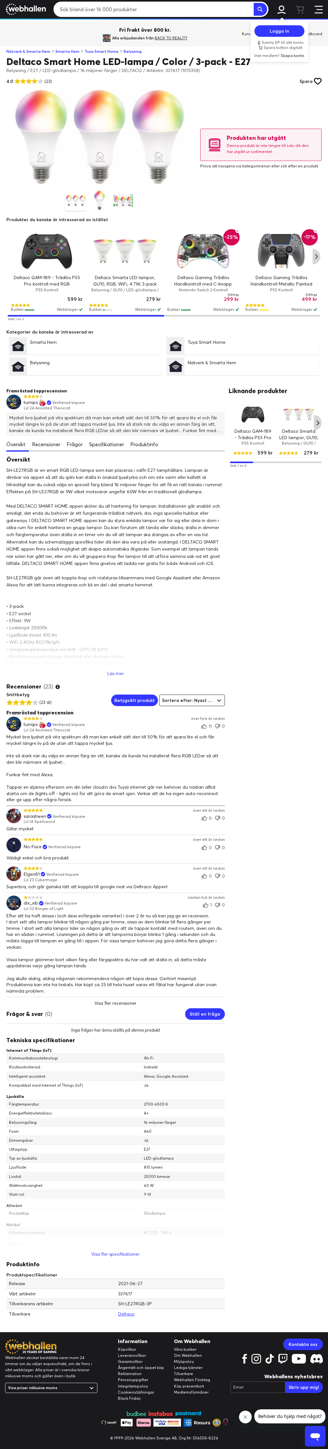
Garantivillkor (130, 1361)
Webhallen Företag (192, 1379)
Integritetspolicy (133, 1386)
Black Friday (129, 1398)
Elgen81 (32, 874)
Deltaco (126, 1314)
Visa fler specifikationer (115, 1254)
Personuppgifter (133, 1379)
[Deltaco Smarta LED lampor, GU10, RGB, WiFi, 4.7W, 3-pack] (125, 251)
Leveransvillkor (132, 1355)
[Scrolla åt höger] (316, 256)
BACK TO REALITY (171, 38)
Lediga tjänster (188, 1367)
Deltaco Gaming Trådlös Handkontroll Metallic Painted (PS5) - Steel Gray (281, 284)
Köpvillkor (127, 1349)
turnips (31, 402)
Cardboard (311, 33)
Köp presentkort (189, 1386)
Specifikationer (106, 444)
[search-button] (260, 9)
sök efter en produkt (299, 166)
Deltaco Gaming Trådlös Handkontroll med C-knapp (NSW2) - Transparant (203, 284)
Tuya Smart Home (102, 51)
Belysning (133, 51)
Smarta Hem (67, 51)
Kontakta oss (303, 1344)
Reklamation (130, 1373)
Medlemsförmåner (191, 1392)
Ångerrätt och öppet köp (141, 1367)
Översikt (16, 444)
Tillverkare (183, 1373)
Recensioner (46, 444)
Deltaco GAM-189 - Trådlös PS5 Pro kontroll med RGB (252, 437)
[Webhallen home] (25, 9)
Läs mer (115, 673)
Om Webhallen (188, 1355)
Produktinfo (144, 444)
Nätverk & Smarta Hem (28, 51)
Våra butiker (185, 1349)
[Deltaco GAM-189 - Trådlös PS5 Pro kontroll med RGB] (47, 251)
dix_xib (31, 903)
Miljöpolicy (184, 1361)
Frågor (75, 444)
